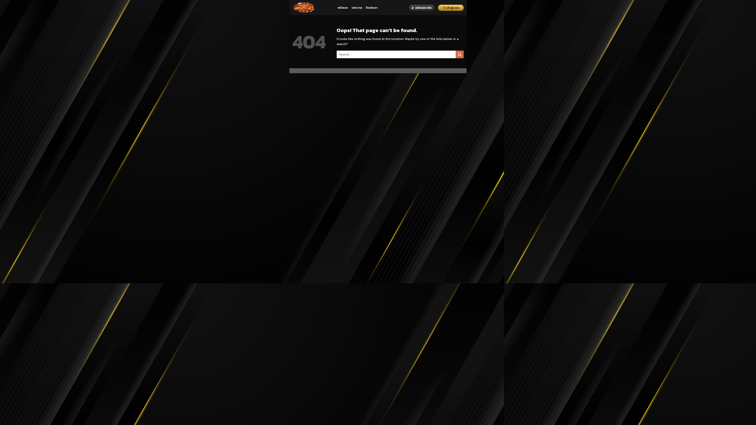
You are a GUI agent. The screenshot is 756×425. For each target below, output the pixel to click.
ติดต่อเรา (371, 8)
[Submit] (460, 54)
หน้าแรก (343, 8)
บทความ (357, 8)
